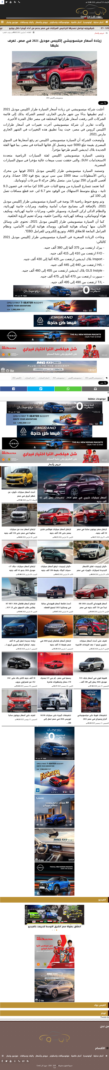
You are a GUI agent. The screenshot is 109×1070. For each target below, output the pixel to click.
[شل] (54, 351)
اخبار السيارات (29, 378)
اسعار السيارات (43, 378)
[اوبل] (48, 306)
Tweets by (104, 1017)
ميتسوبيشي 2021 (58, 378)
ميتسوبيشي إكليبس (74, 378)
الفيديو (102, 900)
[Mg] (48, 367)
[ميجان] (61, 292)
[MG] (54, 845)
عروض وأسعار (99, 33)
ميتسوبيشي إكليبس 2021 (93, 378)
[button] (56, 930)
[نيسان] (52, 336)
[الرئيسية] (107, 22)
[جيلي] (71, 321)
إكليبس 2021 (16, 378)
